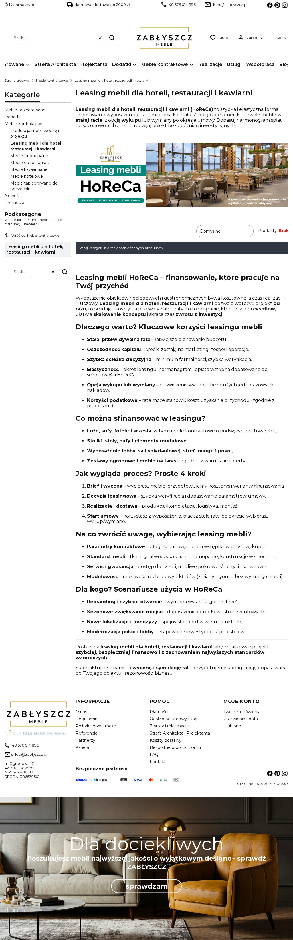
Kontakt (158, 761)
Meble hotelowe (26, 176)
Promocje (14, 202)
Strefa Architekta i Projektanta (180, 733)
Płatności (159, 711)
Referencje (87, 733)
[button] (112, 38)
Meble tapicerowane (25, 110)
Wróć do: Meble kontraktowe (35, 235)
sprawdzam (147, 886)
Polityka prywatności (96, 726)
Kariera (82, 747)
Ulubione (232, 726)
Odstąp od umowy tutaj (173, 718)
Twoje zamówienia (241, 711)
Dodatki (12, 116)
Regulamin (87, 718)
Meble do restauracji (30, 162)
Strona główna (17, 80)
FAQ (154, 754)
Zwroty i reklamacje (169, 726)
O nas (81, 711)
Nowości (13, 195)
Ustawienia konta (240, 718)
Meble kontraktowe (52, 80)
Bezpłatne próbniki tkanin (175, 747)
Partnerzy (85, 740)
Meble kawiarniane (28, 169)
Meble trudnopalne (29, 155)
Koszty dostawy (165, 740)
